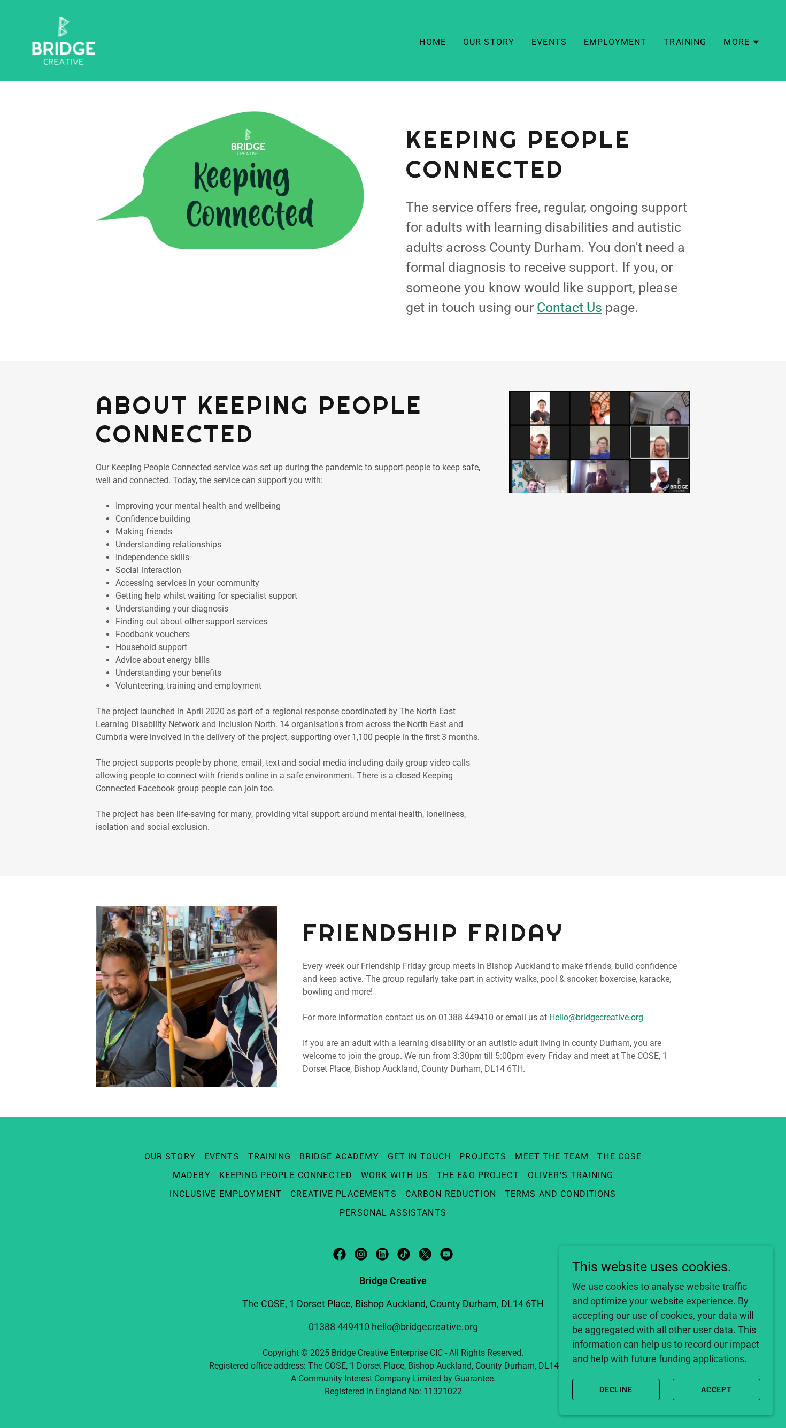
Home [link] (432, 42)
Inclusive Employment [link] (225, 1194)
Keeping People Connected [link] (285, 1175)
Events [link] (549, 42)
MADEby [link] (192, 1175)
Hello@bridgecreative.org (596, 1017)
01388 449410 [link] (339, 1326)
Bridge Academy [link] (339, 1156)
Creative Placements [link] (343, 1194)
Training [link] (685, 42)
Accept (717, 1389)
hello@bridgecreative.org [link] (425, 1326)
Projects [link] (482, 1156)
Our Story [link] (488, 42)
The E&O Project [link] (478, 1175)
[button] (741, 42)
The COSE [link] (619, 1156)
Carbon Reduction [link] (450, 1194)
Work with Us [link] (394, 1175)
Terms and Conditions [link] (561, 1194)
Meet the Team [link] (552, 1156)
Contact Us (569, 307)
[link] (64, 39)
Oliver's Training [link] (570, 1175)
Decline (616, 1389)
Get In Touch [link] (419, 1156)
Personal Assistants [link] (393, 1213)
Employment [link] (615, 42)
